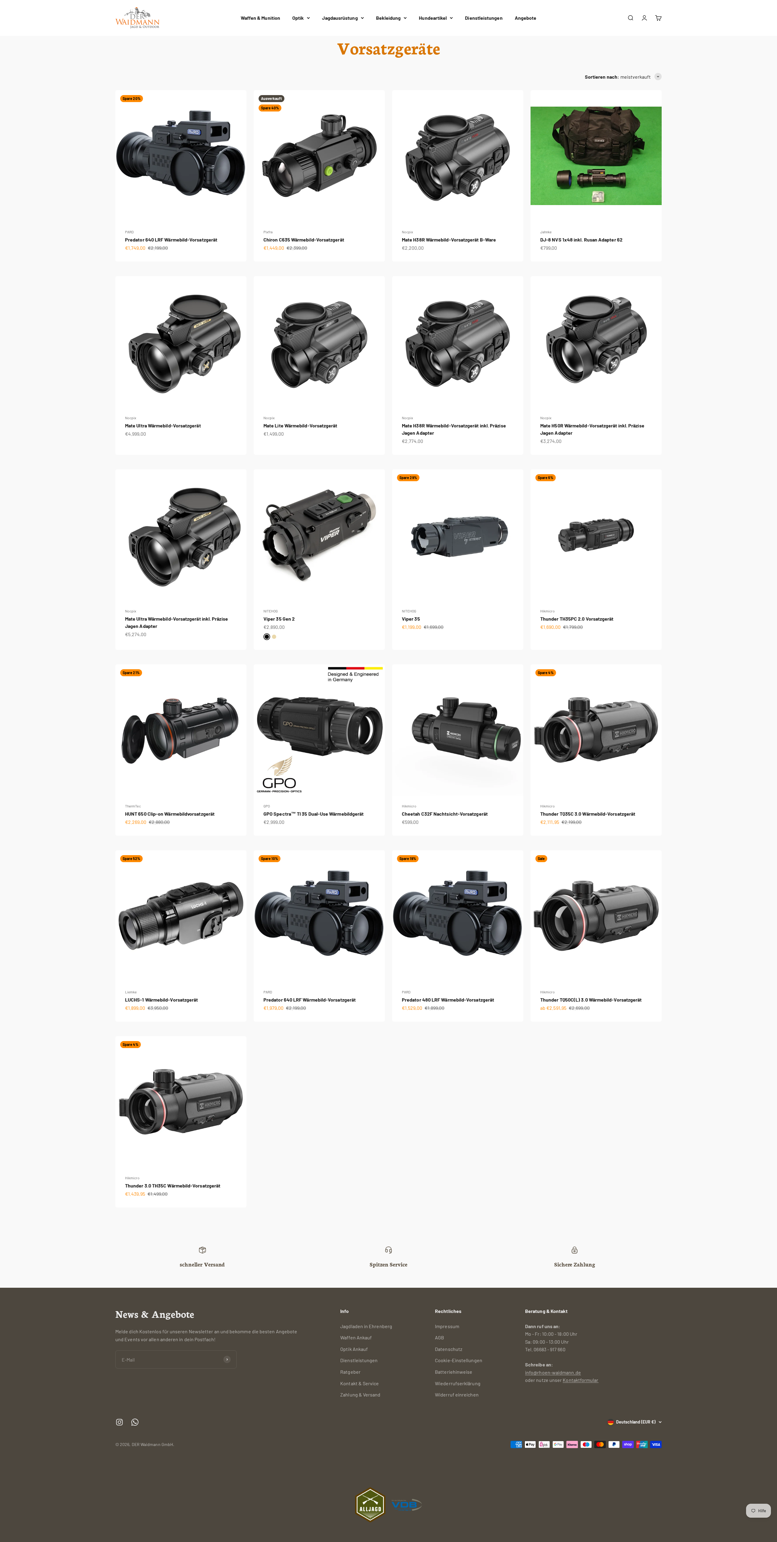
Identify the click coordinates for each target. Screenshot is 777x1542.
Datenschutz (448, 1349)
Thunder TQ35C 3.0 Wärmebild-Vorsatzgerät (587, 814)
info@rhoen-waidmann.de (553, 1372)
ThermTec (133, 806)
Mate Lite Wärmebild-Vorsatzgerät (300, 425)
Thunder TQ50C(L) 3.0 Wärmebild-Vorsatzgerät (591, 999)
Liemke (131, 992)
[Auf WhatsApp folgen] (135, 1422)
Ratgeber (350, 1372)
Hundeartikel (433, 18)
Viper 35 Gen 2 (279, 619)
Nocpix (407, 232)
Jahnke (545, 232)
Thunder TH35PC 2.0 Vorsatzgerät (576, 619)
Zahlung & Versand (360, 1394)
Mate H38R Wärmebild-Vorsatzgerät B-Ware (449, 239)
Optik (298, 18)
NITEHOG (270, 611)
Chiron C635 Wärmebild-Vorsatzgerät (303, 239)
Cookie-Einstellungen (458, 1360)
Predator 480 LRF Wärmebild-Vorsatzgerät (448, 999)
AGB (439, 1337)
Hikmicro (547, 611)
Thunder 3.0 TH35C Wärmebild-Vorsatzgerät (172, 1185)
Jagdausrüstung (340, 18)
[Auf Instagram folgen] (119, 1422)
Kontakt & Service (359, 1383)
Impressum (447, 1326)
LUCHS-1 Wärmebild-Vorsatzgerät (161, 999)
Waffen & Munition (260, 18)
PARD (129, 232)
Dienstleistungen (483, 18)
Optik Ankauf (354, 1349)
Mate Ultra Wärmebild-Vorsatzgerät (163, 425)
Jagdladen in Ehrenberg (366, 1326)
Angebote (526, 18)
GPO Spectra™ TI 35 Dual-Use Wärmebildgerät (313, 814)
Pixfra (268, 232)
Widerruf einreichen (457, 1394)
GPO (266, 806)
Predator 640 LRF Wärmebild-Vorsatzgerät (171, 239)
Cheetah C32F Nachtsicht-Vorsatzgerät (445, 814)
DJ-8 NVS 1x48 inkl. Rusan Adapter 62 (581, 239)
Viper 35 (411, 619)
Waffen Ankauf (356, 1337)
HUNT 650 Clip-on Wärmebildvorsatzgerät (170, 814)
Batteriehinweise (453, 1372)
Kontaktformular (580, 1380)
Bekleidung (388, 18)
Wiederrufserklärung (457, 1383)
